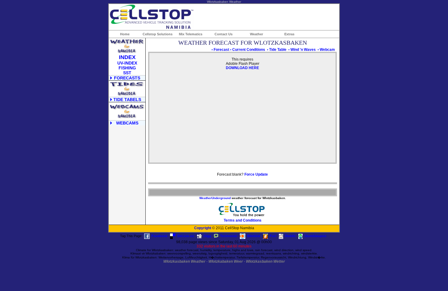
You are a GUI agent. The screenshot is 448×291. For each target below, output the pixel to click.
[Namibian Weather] (127, 52)
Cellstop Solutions (157, 34)
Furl (273, 236)
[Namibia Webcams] (127, 118)
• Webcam (326, 49)
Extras (289, 34)
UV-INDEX (127, 63)
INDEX (127, 57)
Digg (207, 236)
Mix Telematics (190, 34)
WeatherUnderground (215, 198)
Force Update (256, 174)
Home (125, 34)
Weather (256, 34)
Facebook (159, 236)
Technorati (228, 236)
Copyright (202, 228)
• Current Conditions (247, 49)
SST (127, 72)
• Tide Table (276, 49)
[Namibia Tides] (127, 95)
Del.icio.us (185, 236)
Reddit (290, 236)
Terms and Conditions (242, 220)
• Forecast (220, 49)
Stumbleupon (315, 236)
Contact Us (224, 34)
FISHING (127, 67)
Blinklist (253, 236)
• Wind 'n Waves (302, 49)
